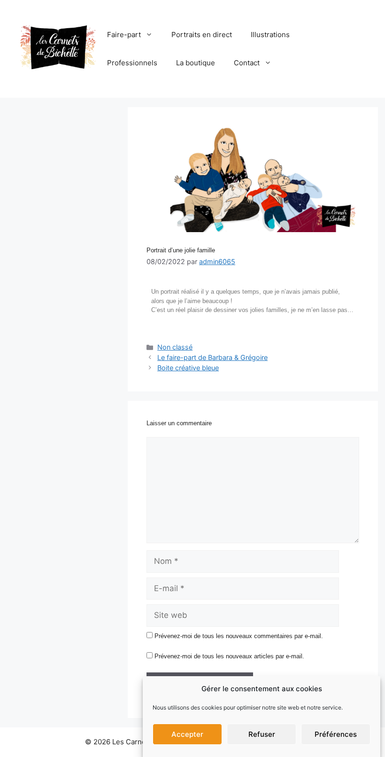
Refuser (261, 734)
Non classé (174, 347)
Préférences (336, 734)
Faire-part (124, 34)
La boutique (195, 62)
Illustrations (270, 34)
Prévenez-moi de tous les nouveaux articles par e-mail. (229, 656)
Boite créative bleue (188, 368)
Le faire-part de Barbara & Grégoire (212, 357)
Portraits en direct (201, 34)
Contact (247, 62)
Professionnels (132, 62)
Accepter (187, 734)
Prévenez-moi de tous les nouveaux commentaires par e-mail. (238, 636)
